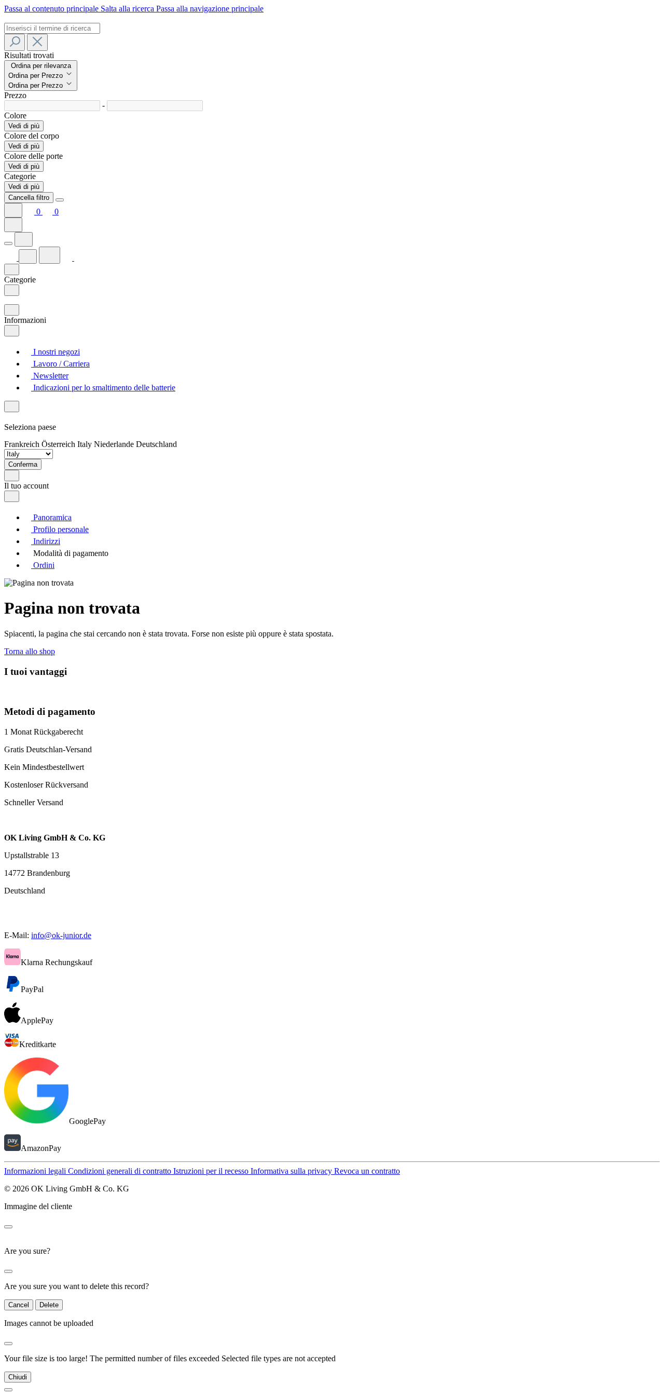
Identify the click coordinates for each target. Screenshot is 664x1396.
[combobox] (52, 28)
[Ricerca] (14, 42)
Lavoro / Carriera (60, 363)
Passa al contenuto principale (52, 8)
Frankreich (23, 444)
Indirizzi (45, 541)
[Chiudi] (8, 1389)
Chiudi (17, 1377)
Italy (85, 444)
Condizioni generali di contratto (120, 1171)
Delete (49, 1305)
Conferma (22, 464)
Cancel (18, 1305)
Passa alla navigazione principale (210, 8)
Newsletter (49, 375)
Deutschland (156, 444)
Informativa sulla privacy (292, 1171)
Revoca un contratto (367, 1171)
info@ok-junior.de (61, 935)
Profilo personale (60, 529)
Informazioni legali (36, 1171)
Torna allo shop (29, 651)
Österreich (59, 444)
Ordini (42, 565)
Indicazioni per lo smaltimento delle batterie (103, 387)
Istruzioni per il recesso (212, 1171)
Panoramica (51, 517)
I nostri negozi (55, 351)
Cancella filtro (28, 197)
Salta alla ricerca (128, 8)
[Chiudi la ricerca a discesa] (37, 42)
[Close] (60, 199)
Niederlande (115, 444)
